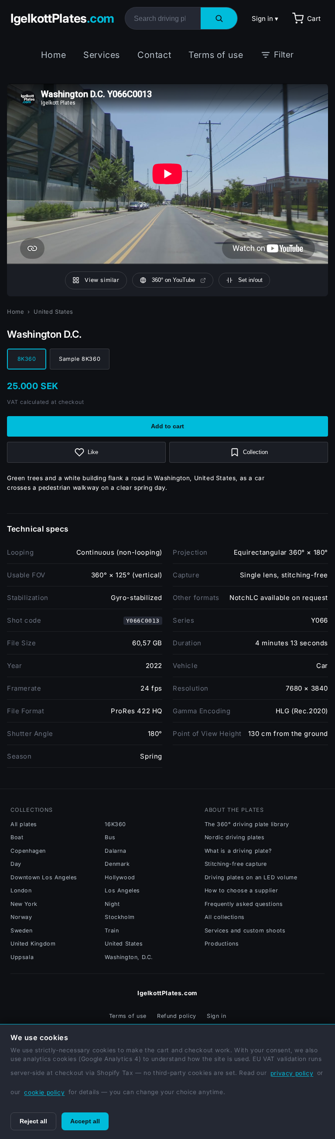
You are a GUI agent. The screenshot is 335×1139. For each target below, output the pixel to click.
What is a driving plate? (238, 850)
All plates (23, 824)
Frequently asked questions (244, 904)
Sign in (216, 1016)
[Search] (219, 18)
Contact (154, 55)
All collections (225, 917)
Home (53, 55)
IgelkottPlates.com (167, 993)
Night (112, 904)
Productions (222, 943)
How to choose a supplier (241, 890)
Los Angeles (122, 890)
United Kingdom (32, 943)
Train (112, 930)
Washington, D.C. (129, 957)
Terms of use (215, 55)
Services (101, 55)
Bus (110, 837)
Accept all (85, 1121)
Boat (16, 837)
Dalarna (115, 850)
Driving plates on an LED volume (251, 877)
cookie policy (44, 1092)
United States (53, 311)
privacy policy (291, 1073)
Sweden (21, 930)
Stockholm (119, 917)
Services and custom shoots (245, 930)
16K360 (115, 824)
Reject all (33, 1121)
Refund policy (176, 1016)
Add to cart (167, 426)
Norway (21, 917)
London (21, 890)
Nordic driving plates (235, 837)
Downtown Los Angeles (43, 877)
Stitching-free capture (236, 864)
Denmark (117, 864)
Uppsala (22, 957)
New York (24, 904)
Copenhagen (28, 850)
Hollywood (120, 877)
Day (15, 864)
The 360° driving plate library (247, 824)
